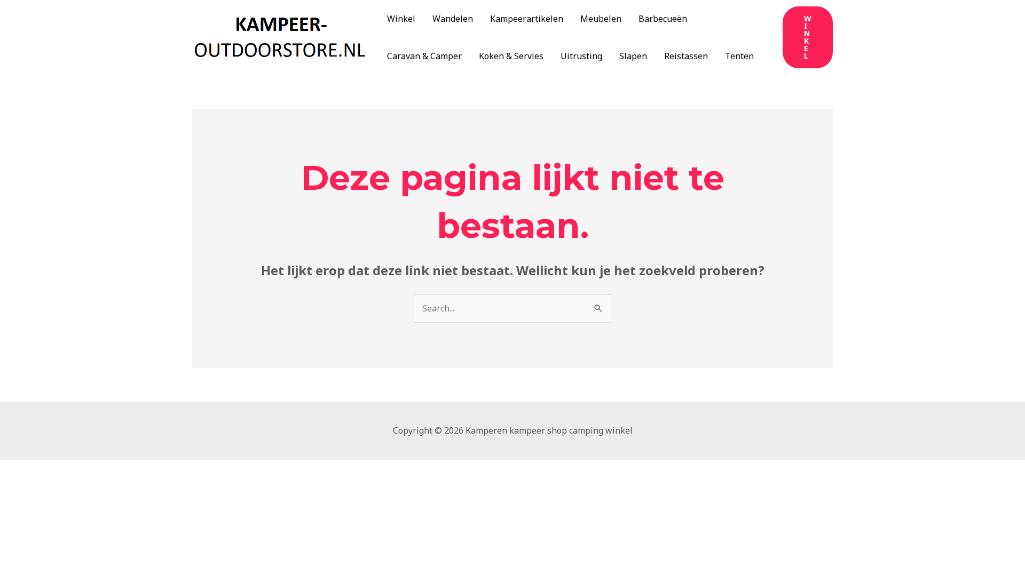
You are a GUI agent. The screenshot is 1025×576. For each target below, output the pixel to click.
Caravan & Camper (424, 56)
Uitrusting (581, 56)
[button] (808, 37)
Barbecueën (662, 19)
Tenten (739, 56)
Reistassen (686, 56)
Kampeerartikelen (526, 19)
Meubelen (600, 19)
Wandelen (452, 19)
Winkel (401, 19)
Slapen (633, 56)
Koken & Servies (511, 56)
